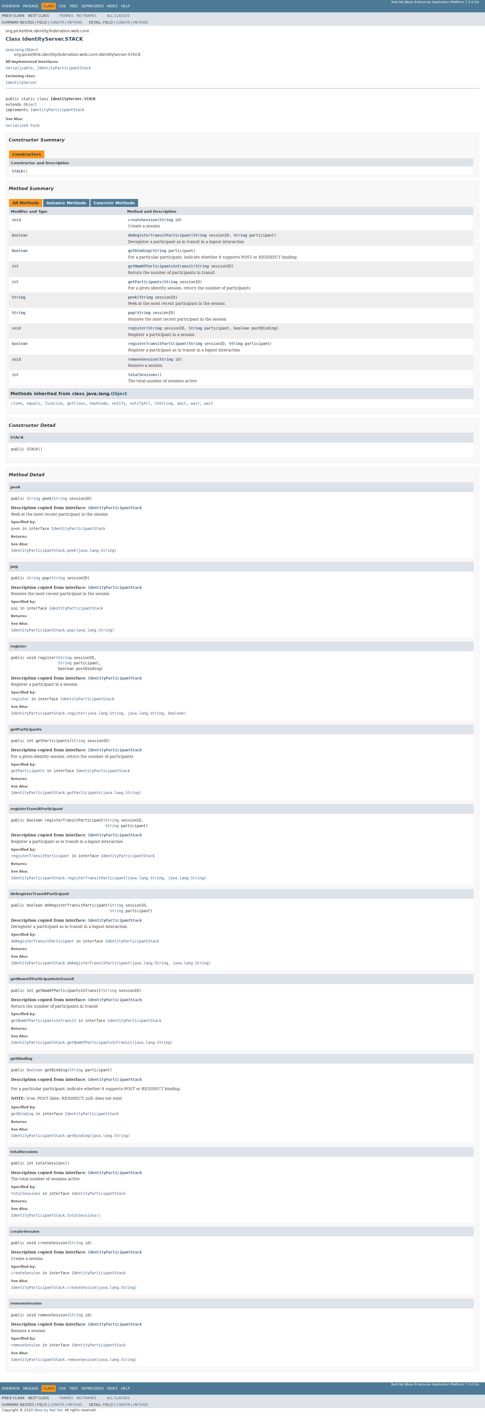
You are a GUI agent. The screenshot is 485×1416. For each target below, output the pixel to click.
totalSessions (142, 374)
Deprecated (92, 6)
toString (164, 403)
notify (118, 403)
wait (181, 403)
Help (125, 6)
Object (30, 104)
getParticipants (145, 282)
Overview (11, 6)
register (137, 328)
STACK (17, 171)
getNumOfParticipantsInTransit (160, 266)
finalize (54, 403)
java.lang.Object (22, 49)
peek (132, 297)
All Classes (118, 16)
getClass (76, 403)
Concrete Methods (114, 203)
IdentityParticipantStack (64, 68)
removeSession (142, 359)
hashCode (98, 403)
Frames (66, 16)
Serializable (19, 68)
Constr (57, 22)
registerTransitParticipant (157, 343)
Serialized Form (22, 125)
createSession (142, 220)
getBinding (139, 250)
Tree (73, 6)
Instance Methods (66, 203)
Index (112, 6)
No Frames (87, 16)
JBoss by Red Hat (48, 1410)
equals (33, 403)
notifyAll (140, 403)
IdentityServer (21, 82)
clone (16, 403)
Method (74, 22)
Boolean (20, 250)
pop (131, 312)
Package (30, 6)
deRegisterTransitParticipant (159, 235)
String (166, 220)
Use (62, 6)
